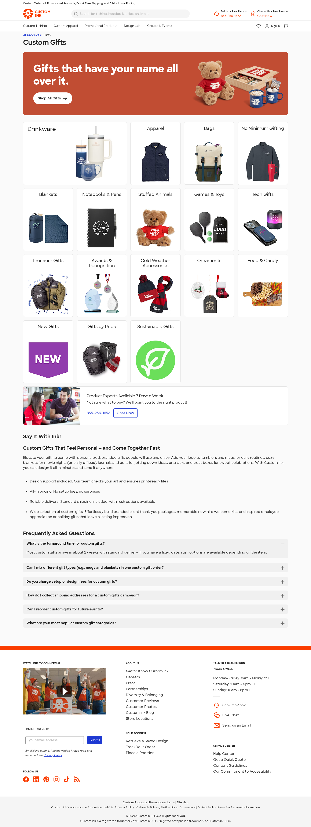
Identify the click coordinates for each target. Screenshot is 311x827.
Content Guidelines (230, 765)
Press (130, 683)
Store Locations (139, 718)
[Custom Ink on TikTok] (67, 779)
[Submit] (76, 14)
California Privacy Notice (153, 807)
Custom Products (135, 802)
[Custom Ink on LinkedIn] (36, 779)
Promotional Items (162, 802)
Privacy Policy (124, 807)
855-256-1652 (234, 705)
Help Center (224, 753)
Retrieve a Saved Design (147, 741)
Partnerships (137, 689)
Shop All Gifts (49, 98)
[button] (272, 16)
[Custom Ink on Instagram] (56, 779)
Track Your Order (140, 747)
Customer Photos (141, 707)
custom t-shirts (102, 807)
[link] (36, 14)
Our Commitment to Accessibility (242, 771)
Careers (133, 677)
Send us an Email (236, 725)
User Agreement (184, 807)
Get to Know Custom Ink (147, 671)
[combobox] (130, 14)
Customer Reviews (142, 701)
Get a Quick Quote (229, 759)
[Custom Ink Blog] (77, 779)
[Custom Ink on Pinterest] (46, 779)
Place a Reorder (140, 753)
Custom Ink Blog (140, 712)
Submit (94, 740)
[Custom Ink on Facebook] (26, 779)
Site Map (183, 802)
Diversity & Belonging (144, 695)
